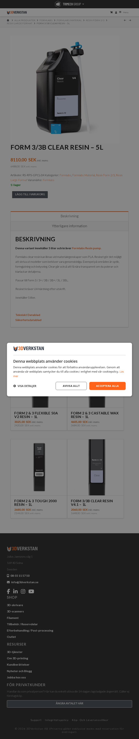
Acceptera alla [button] (107, 386)
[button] (24, 386)
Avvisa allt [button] (71, 386)
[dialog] (69, 369)
